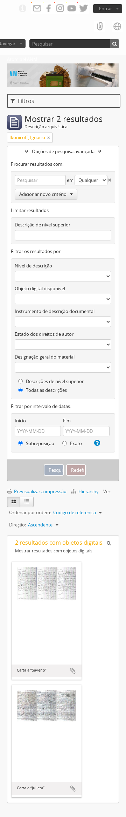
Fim (67, 420)
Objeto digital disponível (40, 288)
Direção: (17, 525)
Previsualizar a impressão (39, 491)
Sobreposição (39, 443)
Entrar (105, 8)
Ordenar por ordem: (30, 512)
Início (20, 420)
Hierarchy (88, 491)
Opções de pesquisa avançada (63, 151)
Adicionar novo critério (42, 194)
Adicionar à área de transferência (72, 670)
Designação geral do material (45, 357)
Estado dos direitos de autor (44, 334)
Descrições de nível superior (54, 381)
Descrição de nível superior (42, 225)
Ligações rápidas (22, 9)
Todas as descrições (46, 390)
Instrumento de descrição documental (54, 311)
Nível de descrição (33, 266)
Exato (75, 443)
